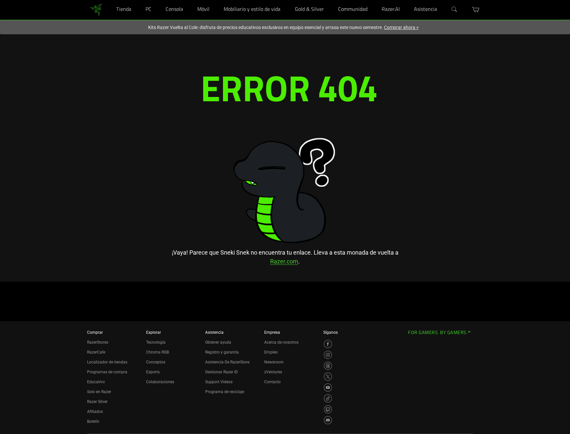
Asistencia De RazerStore (227, 362)
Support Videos (219, 382)
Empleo (271, 352)
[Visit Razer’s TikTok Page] (327, 398)
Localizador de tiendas (107, 362)
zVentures (273, 372)
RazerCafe (96, 352)
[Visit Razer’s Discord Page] (327, 420)
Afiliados (95, 411)
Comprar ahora (401, 27)
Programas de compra (107, 372)
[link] (96, 9)
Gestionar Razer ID (221, 372)
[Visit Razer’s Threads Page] (327, 365)
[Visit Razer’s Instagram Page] (327, 354)
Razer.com (284, 261)
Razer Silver (97, 401)
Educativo (96, 382)
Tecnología (156, 342)
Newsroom (274, 362)
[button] (476, 9)
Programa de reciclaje (224, 391)
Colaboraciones (160, 382)
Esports (153, 372)
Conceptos (155, 362)
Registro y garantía (222, 352)
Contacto (272, 382)
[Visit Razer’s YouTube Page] (327, 387)
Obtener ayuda (218, 342)
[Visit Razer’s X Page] (327, 376)
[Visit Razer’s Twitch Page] (327, 409)
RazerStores (97, 342)
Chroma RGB (157, 352)
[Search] (454, 9)
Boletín (93, 421)
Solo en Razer (99, 391)
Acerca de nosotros (281, 342)
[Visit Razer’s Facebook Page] (327, 344)
